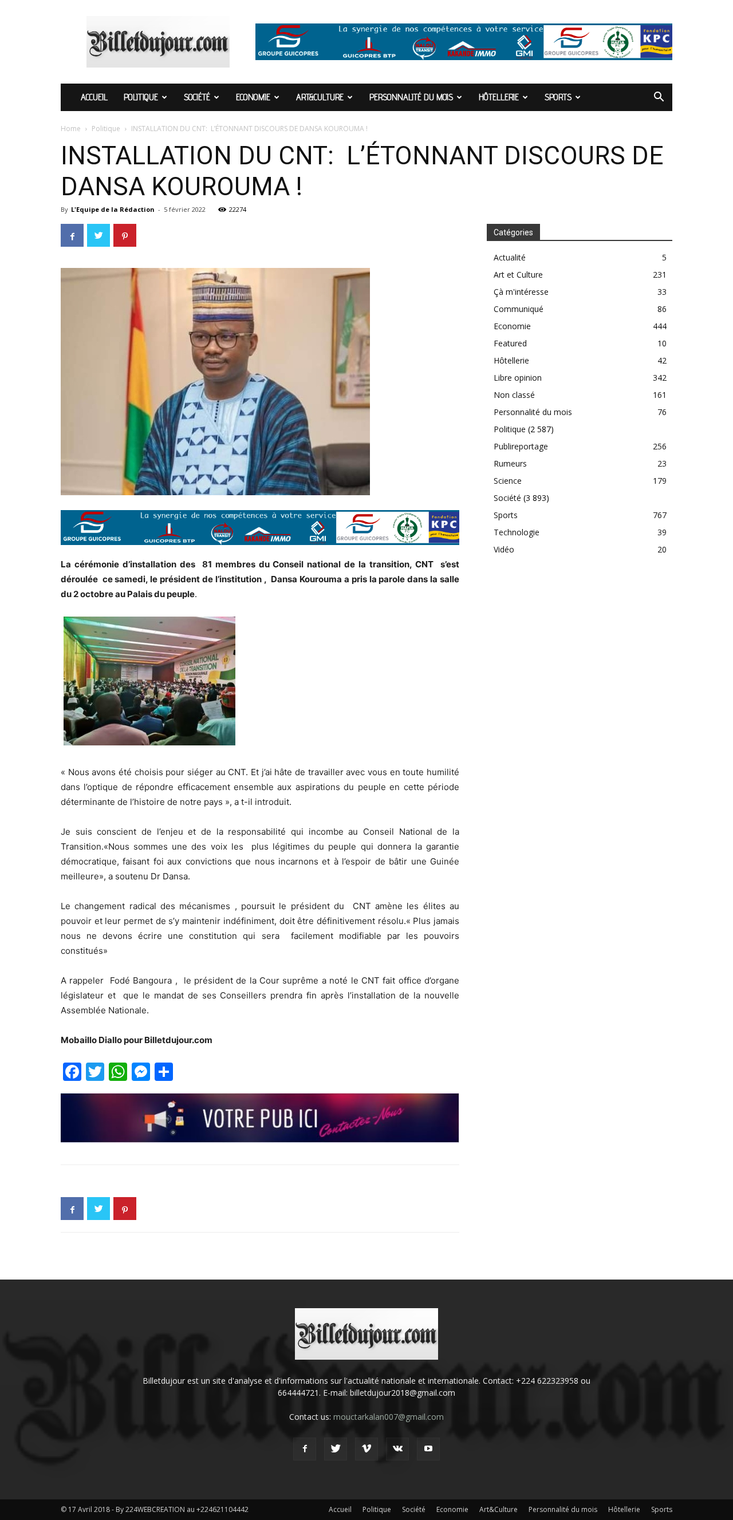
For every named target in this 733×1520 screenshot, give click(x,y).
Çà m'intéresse (521, 291)
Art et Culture (518, 274)
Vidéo (504, 549)
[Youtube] (428, 1449)
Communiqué (518, 308)
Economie (253, 97)
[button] (658, 98)
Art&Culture (320, 97)
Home (71, 128)
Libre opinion (518, 377)
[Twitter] (335, 1449)
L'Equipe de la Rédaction (113, 209)
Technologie (516, 532)
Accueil (94, 97)
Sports (558, 97)
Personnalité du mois (411, 97)
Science (508, 480)
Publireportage (521, 446)
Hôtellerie (499, 97)
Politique (141, 97)
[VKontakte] (397, 1449)
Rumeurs (510, 463)
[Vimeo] (366, 1449)
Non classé (514, 394)
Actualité (510, 257)
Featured (510, 343)
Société (197, 97)
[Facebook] (304, 1449)
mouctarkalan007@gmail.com (388, 1416)
